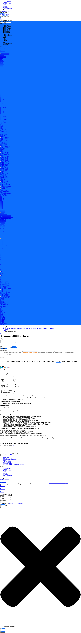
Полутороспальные (4, 191)
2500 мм (43, 361)
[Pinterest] (8, 367)
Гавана (1, 72)
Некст (1, 98)
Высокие (2, 255)
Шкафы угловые (3, 243)
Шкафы (2, 151)
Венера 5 (2, 205)
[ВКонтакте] (2, 367)
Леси (1, 86)
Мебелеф (2, 320)
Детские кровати (4, 160)
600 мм (25, 359)
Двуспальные (3, 192)
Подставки (2, 302)
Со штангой (2, 262)
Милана (2, 94)
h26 (3, 330)
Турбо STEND (3, 122)
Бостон (2, 61)
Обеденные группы (4, 164)
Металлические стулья (5, 184)
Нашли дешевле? (4, 348)
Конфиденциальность (7, 458)
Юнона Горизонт (3, 134)
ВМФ (1, 315)
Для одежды (3, 228)
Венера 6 (2, 206)
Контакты (5, 2)
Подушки (2, 301)
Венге (1, 233)
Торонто (2, 121)
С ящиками (2, 225)
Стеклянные (2, 267)
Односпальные (3, 190)
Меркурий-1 (2, 209)
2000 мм (18, 361)
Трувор (1, 123)
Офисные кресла (3, 170)
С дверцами (2, 226)
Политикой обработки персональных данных (58, 483)
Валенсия (2, 67)
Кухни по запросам (4, 180)
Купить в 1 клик (13, 347)
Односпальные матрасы (5, 216)
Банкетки (2, 299)
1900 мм (13, 361)
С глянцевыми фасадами (5, 231)
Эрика (1, 133)
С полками (2, 263)
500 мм (20, 359)
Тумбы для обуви (4, 295)
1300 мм (59, 359)
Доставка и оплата (7, 3)
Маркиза (2, 92)
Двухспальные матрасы (5, 218)
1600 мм (74, 359)
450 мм (16, 359)
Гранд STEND (3, 76)
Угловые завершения (4, 247)
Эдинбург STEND (3, 131)
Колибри (2, 83)
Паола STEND (3, 107)
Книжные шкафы (3, 245)
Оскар (1, 104)
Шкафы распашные (4, 240)
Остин (1, 105)
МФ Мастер (2, 318)
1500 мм (69, 359)
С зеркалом (2, 237)
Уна (1, 124)
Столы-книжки (3, 144)
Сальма (2, 115)
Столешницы (3, 178)
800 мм (34, 359)
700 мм (29, 359)
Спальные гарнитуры (4, 154)
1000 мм (44, 359)
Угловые (2, 227)
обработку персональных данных (16, 503)
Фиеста (2, 125)
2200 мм (28, 361)
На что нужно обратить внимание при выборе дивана (14, 464)
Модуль (2, 322)
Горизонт (2, 309)
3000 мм (68, 361)
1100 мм (49, 359)
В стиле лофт (3, 252)
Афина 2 (2, 198)
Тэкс (1, 307)
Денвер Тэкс (3, 78)
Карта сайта (3, 482)
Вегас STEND (3, 70)
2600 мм (48, 361)
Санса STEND (3, 116)
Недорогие (2, 236)
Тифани (2, 120)
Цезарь (1, 130)
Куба (1, 84)
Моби (1, 313)
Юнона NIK (2, 135)
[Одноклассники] (4, 367)
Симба (1, 118)
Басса (1, 65)
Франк (1, 127)
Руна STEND (2, 112)
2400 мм (38, 361)
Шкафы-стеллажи (4, 273)
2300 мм (33, 361)
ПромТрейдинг (3, 323)
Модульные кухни (4, 173)
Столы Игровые (3, 286)
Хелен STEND (3, 129)
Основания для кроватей (5, 193)
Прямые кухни (3, 174)
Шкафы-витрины (3, 244)
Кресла (1, 141)
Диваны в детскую (4, 159)
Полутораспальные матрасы (6, 217)
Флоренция (2, 126)
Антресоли (2, 256)
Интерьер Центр (3, 316)
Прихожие (2, 148)
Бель (1, 59)
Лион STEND (3, 56)
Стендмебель (3, 270)
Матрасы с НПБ (3, 214)
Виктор (1, 71)
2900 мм (63, 361)
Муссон (2, 96)
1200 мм (54, 359)
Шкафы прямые (3, 242)
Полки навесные (3, 145)
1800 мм (7, 361)
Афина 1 (2, 197)
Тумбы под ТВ (3, 142)
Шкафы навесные (4, 248)
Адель (1, 62)
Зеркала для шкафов (4, 269)
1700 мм (2, 361)
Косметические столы (5, 284)
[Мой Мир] (7, 367)
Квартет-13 (2, 82)
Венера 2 (2, 202)
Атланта (2, 196)
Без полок (2, 264)
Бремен (2, 310)
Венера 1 (2, 201)
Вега (1, 69)
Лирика (2, 89)
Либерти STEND (3, 87)
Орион (1, 106)
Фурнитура (2, 179)
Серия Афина (3, 220)
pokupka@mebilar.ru (4, 14)
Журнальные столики (4, 143)
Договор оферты (6, 457)
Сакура (1, 114)
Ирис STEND (3, 81)
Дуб (1, 258)
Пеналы (2, 249)
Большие (2, 254)
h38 (5, 330)
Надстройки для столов (5, 288)
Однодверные (3, 250)
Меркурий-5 (2, 211)
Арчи (1, 58)
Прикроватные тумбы (5, 292)
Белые (1, 232)
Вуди (1, 60)
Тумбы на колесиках (4, 294)
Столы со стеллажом (4, 283)
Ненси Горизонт (3, 99)
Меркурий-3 (2, 210)
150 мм (2, 359)
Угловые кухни (3, 175)
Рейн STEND (2, 111)
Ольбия (2, 103)
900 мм (39, 359)
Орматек (2, 311)
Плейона (2, 109)
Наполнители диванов (7, 463)
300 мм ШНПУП (75, 361)
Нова (1, 101)
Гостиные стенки (3, 140)
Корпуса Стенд (3, 176)
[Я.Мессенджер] (1, 367)
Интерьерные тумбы (4, 293)
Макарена (2, 91)
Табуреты (2, 185)
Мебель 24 (2, 321)
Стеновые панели (4, 177)
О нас (4, 5)
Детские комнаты (4, 158)
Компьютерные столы (5, 279)
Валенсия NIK (3, 68)
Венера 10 (2, 208)
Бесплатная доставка (5, 257)
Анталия (2, 55)
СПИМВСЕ (2, 314)
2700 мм (53, 361)
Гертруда (2, 75)
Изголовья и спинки (4, 194)
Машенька (2, 93)
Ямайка (2, 136)
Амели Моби (3, 57)
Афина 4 (2, 200)
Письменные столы (4, 281)
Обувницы (2, 150)
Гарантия (4, 4)
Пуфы (1, 300)
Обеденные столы (4, 280)
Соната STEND (3, 119)
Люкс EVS (2, 222)
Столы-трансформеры (5, 285)
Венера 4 (2, 204)
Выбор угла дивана (7, 461)
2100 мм (23, 361)
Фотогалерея (5, 7)
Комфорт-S (2, 317)
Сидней (2, 117)
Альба (1, 63)
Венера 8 (2, 207)
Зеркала (2, 298)
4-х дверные (3, 251)
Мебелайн (2, 319)
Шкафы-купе (3, 241)
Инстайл (2, 80)
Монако (2, 95)
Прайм (1, 110)
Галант (1, 73)
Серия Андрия (3, 219)
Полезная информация (7, 8)
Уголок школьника (4, 282)
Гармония (2, 74)
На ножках (2, 230)
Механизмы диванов (7, 462)
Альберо (2, 64)
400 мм (11, 359)
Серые (1, 261)
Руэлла (1, 113)
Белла (1, 66)
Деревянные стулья (4, 183)
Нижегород (2, 312)
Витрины (2, 229)
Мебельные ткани (6, 460)
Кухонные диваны (4, 165)
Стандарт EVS (3, 221)
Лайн (1, 85)
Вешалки (2, 149)
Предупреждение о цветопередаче (10, 459)
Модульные (2, 246)
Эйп (1, 132)
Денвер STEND (3, 77)
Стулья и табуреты (4, 166)
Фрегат (1, 128)
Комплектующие (3, 195)
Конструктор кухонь (7, 1)
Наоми (1, 97)
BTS (1, 308)
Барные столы (3, 287)
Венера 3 (2, 203)
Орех (1, 234)
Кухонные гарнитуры (4, 163)
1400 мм (64, 359)
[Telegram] (5, 367)
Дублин (2, 79)
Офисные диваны (4, 169)
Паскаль (2, 108)
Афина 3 (2, 199)
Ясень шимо (2, 235)
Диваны (2, 139)
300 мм (7, 359)
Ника (1, 100)
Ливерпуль (2, 88)
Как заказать (5, 6)
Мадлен (2, 90)
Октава (2, 102)
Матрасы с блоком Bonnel (5, 215)
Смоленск (2, 324)
